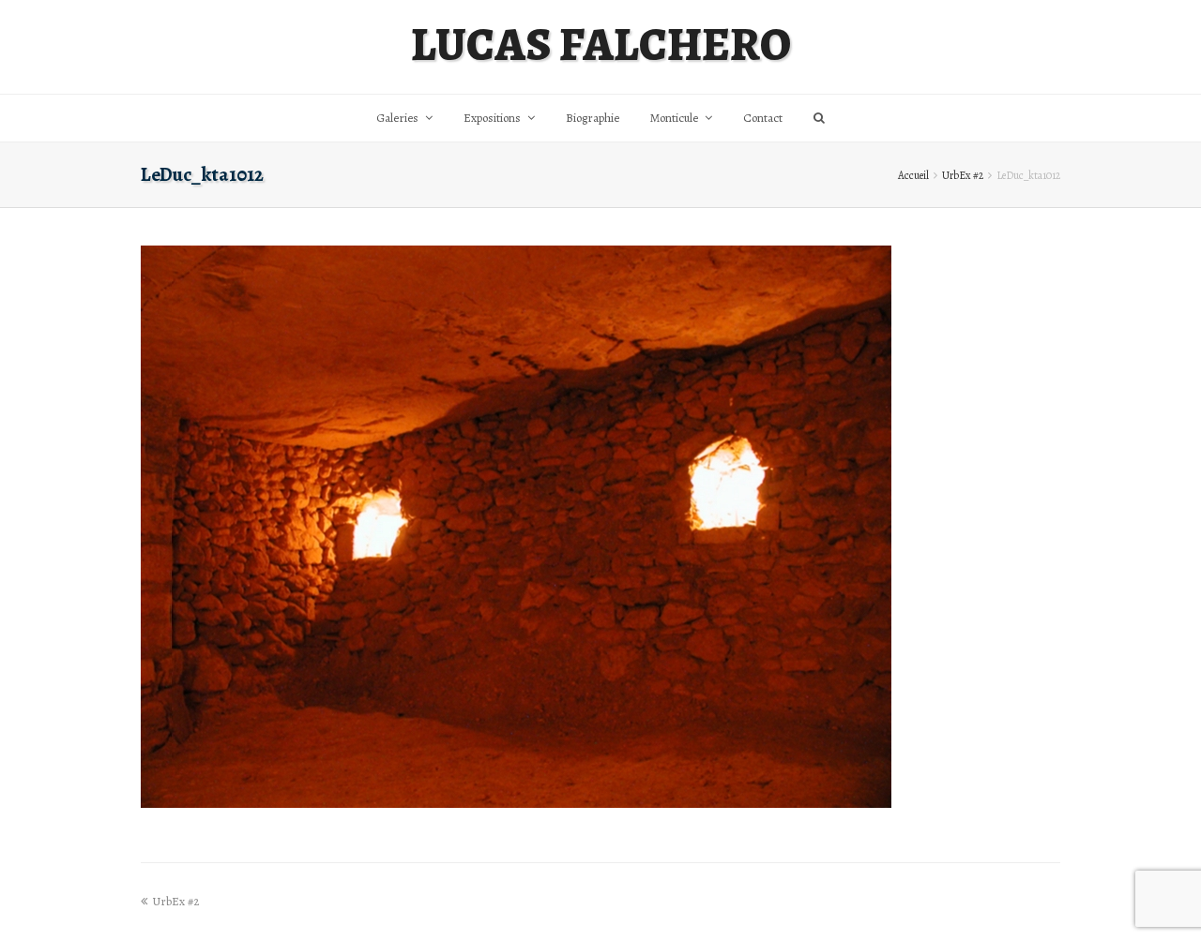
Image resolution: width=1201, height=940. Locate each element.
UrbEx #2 (962, 175)
